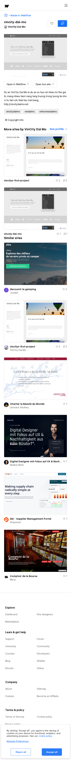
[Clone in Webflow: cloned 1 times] (62, 23)
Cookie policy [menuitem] (44, 716)
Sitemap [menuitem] (41, 689)
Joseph (14, 292)
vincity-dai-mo (13, 234)
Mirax (13, 579)
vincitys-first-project (16, 180)
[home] (6, 6)
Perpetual (15, 522)
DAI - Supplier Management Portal (30, 518)
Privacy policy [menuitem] (13, 724)
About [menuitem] (8, 689)
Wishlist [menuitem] (41, 661)
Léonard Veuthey (19, 407)
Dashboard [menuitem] (11, 614)
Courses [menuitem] (10, 653)
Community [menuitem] (43, 646)
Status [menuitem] (40, 668)
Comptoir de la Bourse (23, 576)
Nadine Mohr (17, 465)
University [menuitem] (10, 646)
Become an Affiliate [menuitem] (47, 696)
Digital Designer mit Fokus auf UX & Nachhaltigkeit (36, 461)
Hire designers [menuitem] (45, 614)
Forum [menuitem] (40, 639)
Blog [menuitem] (7, 661)
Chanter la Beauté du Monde (27, 404)
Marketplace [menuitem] (12, 621)
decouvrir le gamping (23, 289)
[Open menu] (66, 5)
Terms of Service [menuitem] (14, 716)
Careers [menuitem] (9, 696)
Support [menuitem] (9, 639)
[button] (51, 23)
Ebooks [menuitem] (9, 668)
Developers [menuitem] (43, 653)
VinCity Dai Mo (18, 350)
